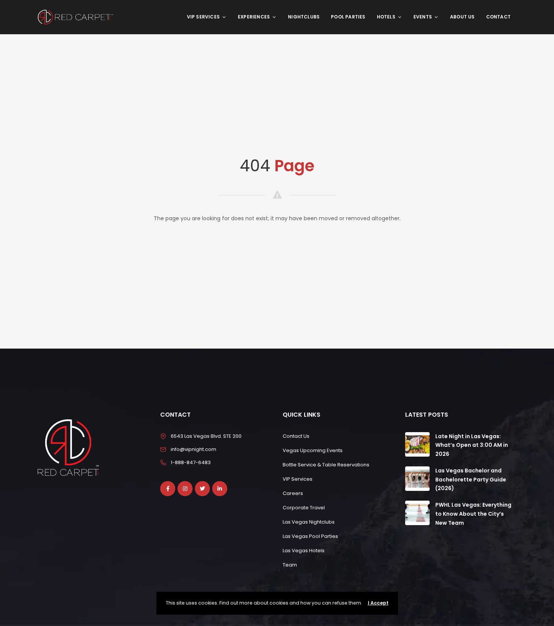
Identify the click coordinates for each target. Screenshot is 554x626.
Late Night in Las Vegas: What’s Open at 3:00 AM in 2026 (471, 445)
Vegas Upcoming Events (313, 450)
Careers (293, 493)
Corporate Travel (304, 507)
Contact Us (296, 436)
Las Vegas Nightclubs (309, 521)
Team (290, 564)
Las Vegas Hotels (303, 550)
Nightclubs (304, 17)
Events (422, 17)
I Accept (378, 603)
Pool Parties (348, 17)
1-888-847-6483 (191, 462)
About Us (462, 17)
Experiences (254, 17)
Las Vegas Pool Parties (310, 536)
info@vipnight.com (193, 449)
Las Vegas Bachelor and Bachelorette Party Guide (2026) (470, 479)
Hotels (386, 17)
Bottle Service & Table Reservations (326, 464)
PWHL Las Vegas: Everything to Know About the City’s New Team (473, 514)
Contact (498, 17)
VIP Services (203, 17)
